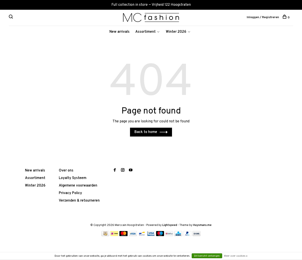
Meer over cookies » (235, 256)
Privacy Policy (70, 193)
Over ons (66, 170)
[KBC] (178, 235)
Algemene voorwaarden (78, 185)
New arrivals (119, 32)
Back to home (145, 132)
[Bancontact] (142, 235)
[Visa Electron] (151, 235)
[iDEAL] (114, 235)
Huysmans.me (202, 225)
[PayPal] (187, 235)
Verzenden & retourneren (79, 200)
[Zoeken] (11, 17)
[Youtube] (130, 170)
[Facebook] (115, 170)
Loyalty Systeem (72, 178)
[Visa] (133, 235)
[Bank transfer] (197, 235)
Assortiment (145, 32)
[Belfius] (169, 235)
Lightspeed (169, 225)
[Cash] (105, 235)
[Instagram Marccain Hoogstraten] (122, 170)
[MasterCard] (123, 235)
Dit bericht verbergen (207, 256)
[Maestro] (160, 235)
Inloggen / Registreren (263, 17)
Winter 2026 (176, 32)
